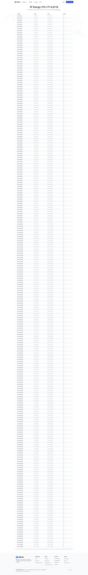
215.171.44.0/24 (19, 107)
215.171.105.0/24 (20, 234)
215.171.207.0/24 (20, 446)
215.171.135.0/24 (20, 296)
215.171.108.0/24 (20, 240)
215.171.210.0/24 (20, 452)
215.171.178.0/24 (20, 386)
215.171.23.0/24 (19, 63)
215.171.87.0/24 (19, 196)
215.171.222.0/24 (20, 477)
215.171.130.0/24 (20, 286)
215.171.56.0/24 (19, 132)
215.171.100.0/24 (20, 223)
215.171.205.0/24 (20, 442)
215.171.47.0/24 (19, 113)
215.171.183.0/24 (20, 396)
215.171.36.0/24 (19, 90)
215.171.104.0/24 (20, 232)
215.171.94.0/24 (19, 211)
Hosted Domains (47, 562)
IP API (36, 558)
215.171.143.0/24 (20, 313)
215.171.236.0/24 (20, 506)
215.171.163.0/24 (20, 355)
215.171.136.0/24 (20, 298)
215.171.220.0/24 (20, 473)
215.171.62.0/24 (19, 144)
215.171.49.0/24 (19, 117)
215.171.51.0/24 (19, 122)
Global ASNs (47, 560)
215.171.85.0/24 (19, 192)
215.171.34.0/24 (19, 86)
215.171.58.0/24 (19, 136)
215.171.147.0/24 (20, 321)
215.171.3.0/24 (19, 22)
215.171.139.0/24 (20, 305)
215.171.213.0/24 (20, 459)
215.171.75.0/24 (19, 171)
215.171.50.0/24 (19, 119)
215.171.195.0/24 (20, 421)
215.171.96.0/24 (19, 215)
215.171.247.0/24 (20, 529)
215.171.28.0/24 (19, 74)
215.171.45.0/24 (19, 109)
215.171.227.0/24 (20, 488)
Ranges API (37, 560)
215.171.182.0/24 (20, 394)
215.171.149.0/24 (20, 325)
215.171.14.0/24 (19, 45)
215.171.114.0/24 (20, 253)
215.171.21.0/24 (19, 59)
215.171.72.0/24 (19, 165)
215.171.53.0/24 (19, 126)
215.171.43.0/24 (19, 105)
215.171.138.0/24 (20, 303)
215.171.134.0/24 (20, 294)
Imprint (65, 560)
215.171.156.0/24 (20, 340)
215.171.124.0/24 (20, 273)
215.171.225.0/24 (20, 484)
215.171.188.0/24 (20, 407)
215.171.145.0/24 (20, 317)
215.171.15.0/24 (19, 47)
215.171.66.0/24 (19, 153)
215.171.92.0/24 (19, 207)
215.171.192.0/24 (20, 415)
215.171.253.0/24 (20, 542)
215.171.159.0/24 (20, 346)
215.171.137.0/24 (20, 300)
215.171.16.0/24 (19, 49)
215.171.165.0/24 (20, 359)
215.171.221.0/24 (20, 475)
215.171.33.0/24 (19, 84)
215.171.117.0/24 (20, 259)
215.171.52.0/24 (19, 124)
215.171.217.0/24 (20, 467)
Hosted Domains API (38, 562)
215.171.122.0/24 (20, 269)
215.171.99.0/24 (19, 221)
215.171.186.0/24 (20, 402)
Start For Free (69, 2)
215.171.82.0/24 (19, 186)
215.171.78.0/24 (19, 178)
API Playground (57, 560)
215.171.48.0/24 (19, 115)
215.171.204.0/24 (20, 440)
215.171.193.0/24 (20, 417)
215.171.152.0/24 (20, 332)
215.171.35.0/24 (19, 88)
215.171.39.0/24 (19, 97)
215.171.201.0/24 (20, 434)
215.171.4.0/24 (19, 24)
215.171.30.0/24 (19, 78)
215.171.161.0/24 (20, 350)
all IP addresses (57, 9)
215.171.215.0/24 (20, 463)
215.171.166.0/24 (20, 361)
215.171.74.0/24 (19, 169)
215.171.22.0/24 (19, 61)
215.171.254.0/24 (20, 544)
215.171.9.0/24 (19, 34)
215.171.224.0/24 (20, 481)
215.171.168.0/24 (20, 365)
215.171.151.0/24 (20, 330)
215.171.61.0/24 (19, 142)
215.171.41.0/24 (19, 101)
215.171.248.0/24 (20, 531)
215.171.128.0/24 (20, 282)
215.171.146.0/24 (20, 319)
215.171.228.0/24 (20, 490)
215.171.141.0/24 (20, 309)
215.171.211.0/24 (20, 454)
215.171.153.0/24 (20, 334)
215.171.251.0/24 (20, 538)
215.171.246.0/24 (20, 527)
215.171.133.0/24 (20, 292)
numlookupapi (37, 569)
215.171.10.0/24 (19, 36)
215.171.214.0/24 (20, 461)
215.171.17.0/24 (19, 51)
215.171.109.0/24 (20, 242)
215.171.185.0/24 (20, 400)
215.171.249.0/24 (20, 533)
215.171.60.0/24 (19, 140)
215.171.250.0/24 (20, 536)
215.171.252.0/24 (20, 540)
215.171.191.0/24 (20, 413)
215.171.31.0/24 (19, 80)
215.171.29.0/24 (19, 76)
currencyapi (26, 569)
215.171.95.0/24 (19, 213)
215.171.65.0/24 (19, 151)
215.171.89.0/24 (19, 201)
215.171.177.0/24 (20, 384)
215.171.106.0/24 (20, 236)
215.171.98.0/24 (19, 219)
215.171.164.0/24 (20, 357)
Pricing (30, 2)
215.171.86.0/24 (19, 194)
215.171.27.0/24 (19, 72)
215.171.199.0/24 (20, 429)
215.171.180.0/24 (20, 390)
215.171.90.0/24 (19, 203)
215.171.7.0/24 (19, 30)
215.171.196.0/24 (20, 423)
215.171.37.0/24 (19, 92)
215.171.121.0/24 (20, 267)
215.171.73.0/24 (19, 167)
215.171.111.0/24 (20, 246)
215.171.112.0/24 (20, 248)
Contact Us (56, 564)
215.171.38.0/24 (19, 94)
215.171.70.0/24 (19, 161)
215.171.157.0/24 (20, 342)
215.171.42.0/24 (19, 103)
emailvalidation (43, 569)
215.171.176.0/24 (20, 382)
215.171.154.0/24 (20, 336)
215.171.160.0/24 (20, 348)
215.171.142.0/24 (20, 311)
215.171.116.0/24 (20, 257)
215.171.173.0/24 (20, 375)
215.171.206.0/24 (20, 444)
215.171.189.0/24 (20, 409)
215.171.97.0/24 (19, 217)
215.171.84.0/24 (19, 190)
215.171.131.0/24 (20, 288)
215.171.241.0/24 (20, 517)
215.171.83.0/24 (19, 188)
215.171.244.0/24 (20, 523)
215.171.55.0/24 (19, 130)
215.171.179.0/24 (20, 388)
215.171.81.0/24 (19, 184)
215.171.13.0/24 (19, 42)
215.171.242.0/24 (20, 519)
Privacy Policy (66, 558)
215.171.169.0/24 (20, 367)
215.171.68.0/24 (19, 157)
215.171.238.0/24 (20, 511)
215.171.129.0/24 (20, 284)
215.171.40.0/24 (19, 99)
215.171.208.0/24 (20, 448)
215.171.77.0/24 (19, 176)
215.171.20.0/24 (19, 57)
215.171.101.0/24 (20, 226)
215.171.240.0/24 (20, 515)
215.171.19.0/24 (19, 55)
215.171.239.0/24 (20, 513)
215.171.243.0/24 (20, 521)
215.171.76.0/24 (19, 174)
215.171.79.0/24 (19, 180)
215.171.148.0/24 (20, 323)
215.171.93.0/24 (19, 209)
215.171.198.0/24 (20, 427)
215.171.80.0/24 (19, 182)
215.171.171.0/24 (20, 371)
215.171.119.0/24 (20, 263)
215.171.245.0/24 (20, 525)
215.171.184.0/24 (20, 398)
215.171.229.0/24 (20, 492)
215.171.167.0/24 (20, 363)
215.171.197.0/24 (20, 425)
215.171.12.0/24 (19, 40)
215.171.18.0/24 (19, 53)
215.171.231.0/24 (20, 496)
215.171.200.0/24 (20, 432)
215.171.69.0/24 (19, 159)
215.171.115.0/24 (20, 255)
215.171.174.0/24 (20, 377)
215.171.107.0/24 (20, 238)
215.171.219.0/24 (20, 471)
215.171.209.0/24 (20, 450)
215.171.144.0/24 (20, 315)
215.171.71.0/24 (19, 163)
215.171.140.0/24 (20, 307)
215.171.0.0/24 (19, 15)
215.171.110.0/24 (20, 244)
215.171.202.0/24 (20, 436)
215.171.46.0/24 (19, 111)
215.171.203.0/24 (20, 438)
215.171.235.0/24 (20, 504)
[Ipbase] (17, 2)
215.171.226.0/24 (20, 486)
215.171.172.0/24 (20, 373)
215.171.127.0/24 (20, 280)
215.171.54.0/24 (19, 128)
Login (64, 2)
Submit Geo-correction (49, 564)
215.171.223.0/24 (20, 479)
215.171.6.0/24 (19, 28)
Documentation (57, 558)
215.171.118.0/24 (20, 261)
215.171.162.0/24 (20, 352)
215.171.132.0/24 (20, 290)
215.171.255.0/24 (20, 546)
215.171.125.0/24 (20, 275)
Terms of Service (67, 562)
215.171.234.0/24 (20, 502)
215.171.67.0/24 (19, 155)
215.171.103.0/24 (20, 230)
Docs (40, 2)
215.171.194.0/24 (20, 419)
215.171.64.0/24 (19, 149)
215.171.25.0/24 (19, 67)
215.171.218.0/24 (20, 469)
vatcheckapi (31, 569)
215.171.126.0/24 (20, 278)
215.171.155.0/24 (20, 338)
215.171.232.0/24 (20, 498)
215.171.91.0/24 (19, 205)
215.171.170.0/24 (20, 369)
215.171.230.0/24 (20, 494)
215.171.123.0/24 (20, 271)
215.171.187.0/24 (20, 404)
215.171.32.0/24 (19, 82)
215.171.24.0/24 (19, 65)
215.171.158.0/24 (20, 344)
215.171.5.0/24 (19, 26)
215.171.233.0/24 (20, 500)
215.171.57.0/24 (19, 134)
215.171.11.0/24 (19, 38)
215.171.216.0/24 (20, 465)
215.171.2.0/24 (19, 20)
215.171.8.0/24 (19, 32)
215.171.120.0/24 (20, 265)
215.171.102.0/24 (20, 228)
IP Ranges (46, 558)
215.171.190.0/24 (20, 411)
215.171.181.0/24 (20, 392)
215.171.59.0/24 (19, 138)
